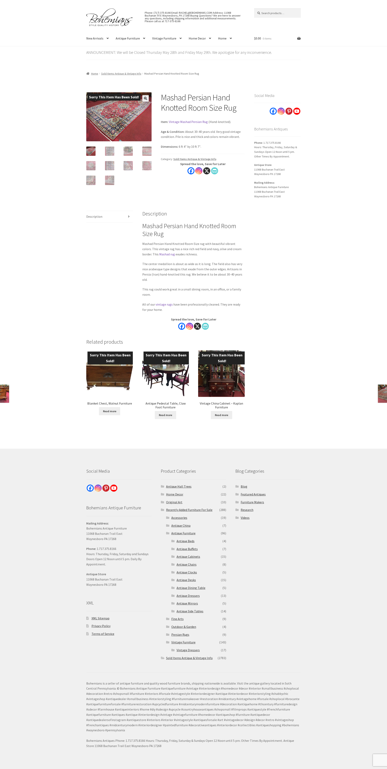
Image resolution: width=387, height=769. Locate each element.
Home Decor (197, 38)
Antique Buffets (187, 549)
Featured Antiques (253, 494)
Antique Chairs (187, 564)
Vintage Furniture (164, 38)
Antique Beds (186, 541)
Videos (245, 518)
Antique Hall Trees (178, 486)
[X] (206, 170)
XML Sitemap (100, 618)
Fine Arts (177, 619)
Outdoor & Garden (183, 627)
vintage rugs (164, 304)
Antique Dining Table (191, 588)
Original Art (174, 502)
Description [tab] (94, 216)
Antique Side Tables (190, 611)
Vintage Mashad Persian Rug (188, 122)
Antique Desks (186, 580)
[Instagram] (198, 170)
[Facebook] (191, 170)
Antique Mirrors (187, 603)
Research (247, 510)
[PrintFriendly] (214, 170)
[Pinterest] (288, 111)
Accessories (179, 518)
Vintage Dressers (188, 650)
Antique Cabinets (188, 557)
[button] (145, 98)
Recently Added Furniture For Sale (189, 510)
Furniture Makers (252, 502)
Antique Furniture (128, 38)
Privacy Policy (101, 626)
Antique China (180, 525)
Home (222, 38)
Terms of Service (103, 634)
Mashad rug (167, 254)
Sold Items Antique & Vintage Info (121, 73)
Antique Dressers (188, 596)
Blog (244, 486)
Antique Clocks (187, 572)
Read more (109, 411)
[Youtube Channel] (296, 111)
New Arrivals (94, 38)
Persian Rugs (180, 635)
